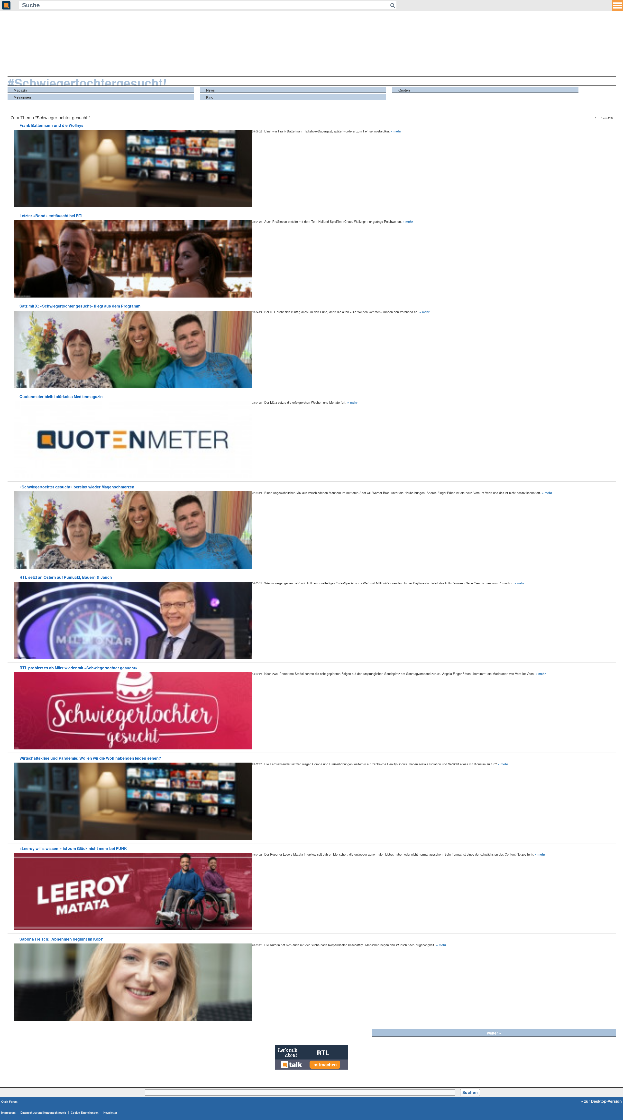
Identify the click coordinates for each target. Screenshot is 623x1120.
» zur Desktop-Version (601, 1101)
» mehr (396, 131)
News (210, 90)
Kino (209, 97)
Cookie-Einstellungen (85, 1112)
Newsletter (110, 1112)
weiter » (494, 1033)
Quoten (404, 90)
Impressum (8, 1112)
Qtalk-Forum (9, 1101)
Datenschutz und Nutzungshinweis (43, 1112)
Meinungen (22, 97)
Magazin (20, 90)
